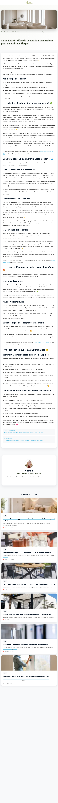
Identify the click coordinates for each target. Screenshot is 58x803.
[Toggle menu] (55, 2)
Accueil (3, 32)
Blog (8, 32)
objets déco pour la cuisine (42, 342)
